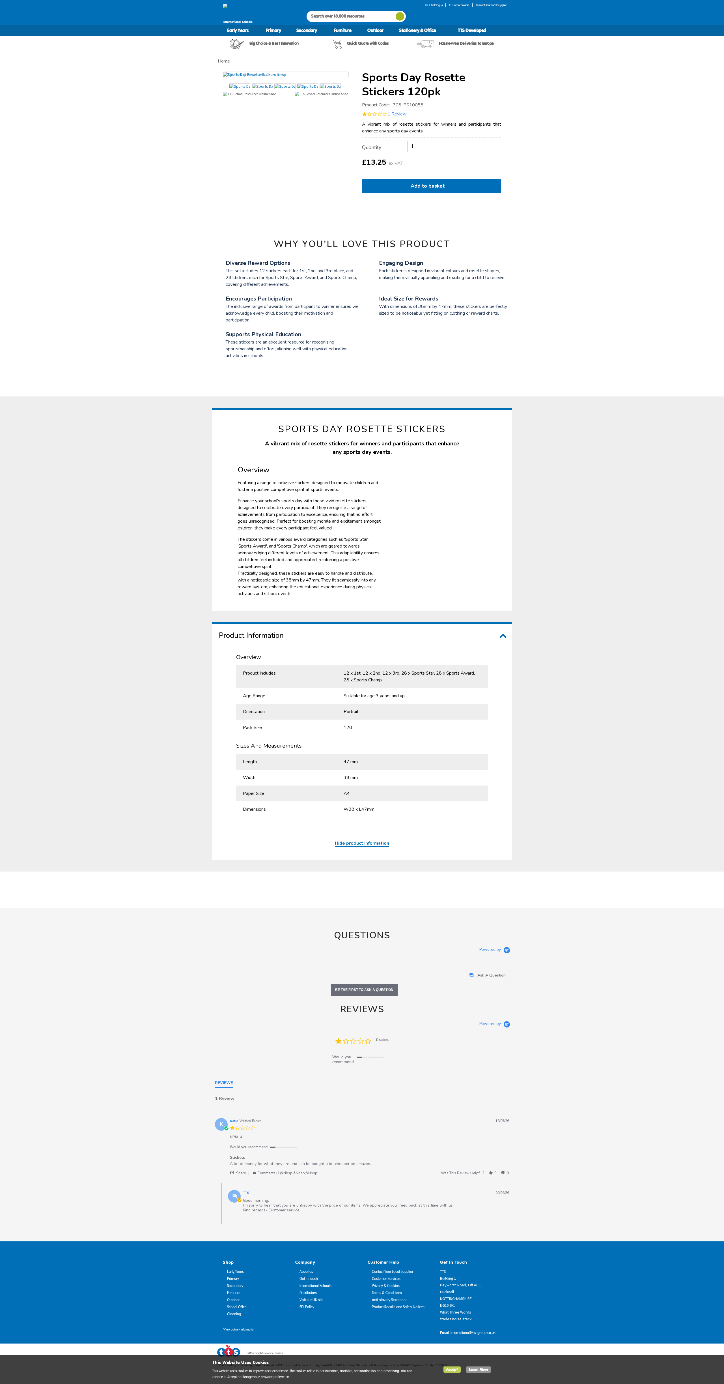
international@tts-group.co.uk (473, 1333)
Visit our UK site (311, 1300)
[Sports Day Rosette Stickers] (285, 74)
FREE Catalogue (434, 5)
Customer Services (459, 5)
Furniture (343, 30)
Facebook (470, 1354)
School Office (237, 1307)
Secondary (306, 30)
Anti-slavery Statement (389, 1300)
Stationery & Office (417, 30)
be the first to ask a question (364, 990)
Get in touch (308, 1278)
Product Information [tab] (251, 635)
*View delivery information (239, 1329)
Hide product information (362, 843)
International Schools (315, 1286)
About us (306, 1271)
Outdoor (375, 30)
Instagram (502, 1354)
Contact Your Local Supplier (491, 5)
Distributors (308, 1293)
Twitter (481, 1354)
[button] (240, 1173)
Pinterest (492, 1354)
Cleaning (234, 1314)
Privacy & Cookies (386, 1286)
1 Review (396, 114)
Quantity (371, 147)
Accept (452, 1369)
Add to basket (429, 186)
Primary (273, 30)
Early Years (238, 30)
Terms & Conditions (387, 1293)
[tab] (487, 975)
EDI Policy (306, 1307)
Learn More (478, 1369)
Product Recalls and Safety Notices (398, 1307)
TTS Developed (472, 30)
